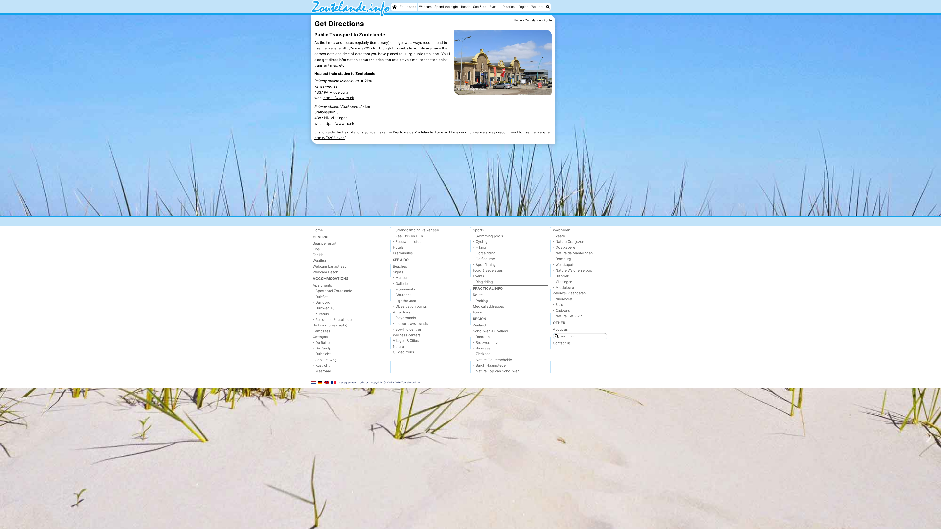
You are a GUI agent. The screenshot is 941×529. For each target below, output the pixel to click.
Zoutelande (408, 7)
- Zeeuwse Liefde (407, 242)
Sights (398, 272)
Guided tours (403, 352)
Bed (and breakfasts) (330, 325)
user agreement (347, 382)
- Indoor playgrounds (410, 323)
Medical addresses (488, 306)
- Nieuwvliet (562, 299)
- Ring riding (483, 282)
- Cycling (480, 242)
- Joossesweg (325, 360)
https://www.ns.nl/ (338, 98)
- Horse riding (484, 253)
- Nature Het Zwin (567, 316)
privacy (364, 382)
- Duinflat (320, 297)
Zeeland (479, 325)
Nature (398, 346)
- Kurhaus (321, 314)
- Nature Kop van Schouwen (496, 371)
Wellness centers (407, 335)
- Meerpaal (322, 371)
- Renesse (481, 337)
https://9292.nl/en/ (329, 138)
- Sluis (558, 304)
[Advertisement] (593, 127)
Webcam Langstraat (329, 266)
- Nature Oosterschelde (492, 360)
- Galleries (401, 283)
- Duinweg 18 (323, 308)
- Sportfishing (484, 265)
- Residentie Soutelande (332, 319)
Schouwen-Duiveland (490, 331)
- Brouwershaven (487, 342)
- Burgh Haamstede (489, 365)
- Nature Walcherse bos (572, 270)
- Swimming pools (488, 236)
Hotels (398, 247)
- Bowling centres (407, 329)
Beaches (400, 266)
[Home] (394, 7)
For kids (319, 255)
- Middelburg (563, 287)
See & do (479, 7)
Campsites (321, 331)
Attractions (402, 312)
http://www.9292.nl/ (358, 48)
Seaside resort (324, 243)
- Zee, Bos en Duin (408, 236)
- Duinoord (321, 302)
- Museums (402, 278)
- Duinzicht (322, 354)
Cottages (320, 337)
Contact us (562, 343)
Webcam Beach (325, 272)
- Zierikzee (481, 354)
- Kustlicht (321, 365)
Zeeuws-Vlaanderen (569, 293)
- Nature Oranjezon (568, 242)
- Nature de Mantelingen (573, 253)
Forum (478, 312)
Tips (316, 249)
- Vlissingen (562, 282)
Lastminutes (403, 253)
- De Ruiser (322, 342)
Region (523, 7)
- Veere (559, 236)
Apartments (322, 285)
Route (478, 295)
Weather (537, 7)
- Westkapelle (564, 265)
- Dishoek (561, 276)
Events (494, 7)
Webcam (425, 7)
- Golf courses (485, 259)
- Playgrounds (404, 318)
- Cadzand (561, 310)
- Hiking (479, 247)
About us (560, 329)
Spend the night (446, 7)
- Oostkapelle (564, 247)
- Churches (402, 295)
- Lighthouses (404, 301)
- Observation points (410, 306)
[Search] (548, 7)
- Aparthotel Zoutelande (332, 291)
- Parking (480, 301)
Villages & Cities (406, 340)
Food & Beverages (488, 270)
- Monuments (404, 289)
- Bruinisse (481, 348)
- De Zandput (323, 348)
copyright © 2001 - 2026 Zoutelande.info (395, 382)
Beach (465, 7)
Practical (509, 7)
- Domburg (562, 259)
